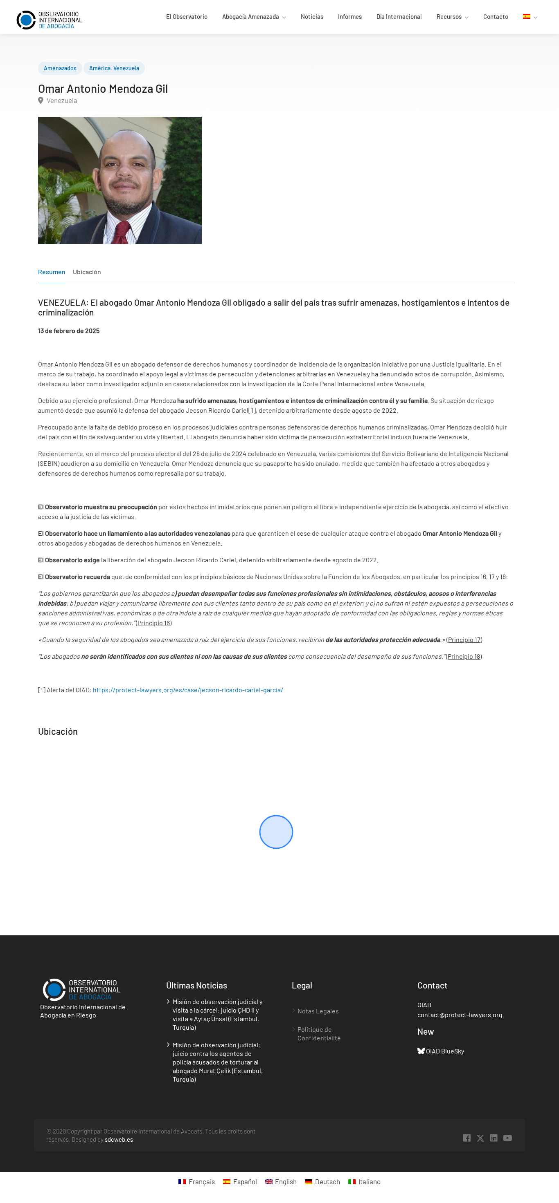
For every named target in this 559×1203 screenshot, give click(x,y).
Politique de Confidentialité (319, 1033)
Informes (350, 16)
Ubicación (87, 271)
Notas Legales (318, 1011)
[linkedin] (494, 1138)
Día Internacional (399, 16)
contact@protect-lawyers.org (460, 1014)
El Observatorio (186, 16)
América (99, 68)
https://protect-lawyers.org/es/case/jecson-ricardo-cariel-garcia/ (188, 689)
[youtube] (508, 1138)
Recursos (449, 16)
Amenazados (60, 68)
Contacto (495, 16)
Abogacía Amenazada (250, 16)
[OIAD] (56, 19)
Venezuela (126, 68)
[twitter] (481, 1138)
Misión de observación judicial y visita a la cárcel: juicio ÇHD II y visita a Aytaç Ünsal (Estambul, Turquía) (217, 1014)
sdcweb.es (119, 1139)
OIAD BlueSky (445, 1051)
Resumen (51, 271)
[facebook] (467, 1138)
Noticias (312, 16)
